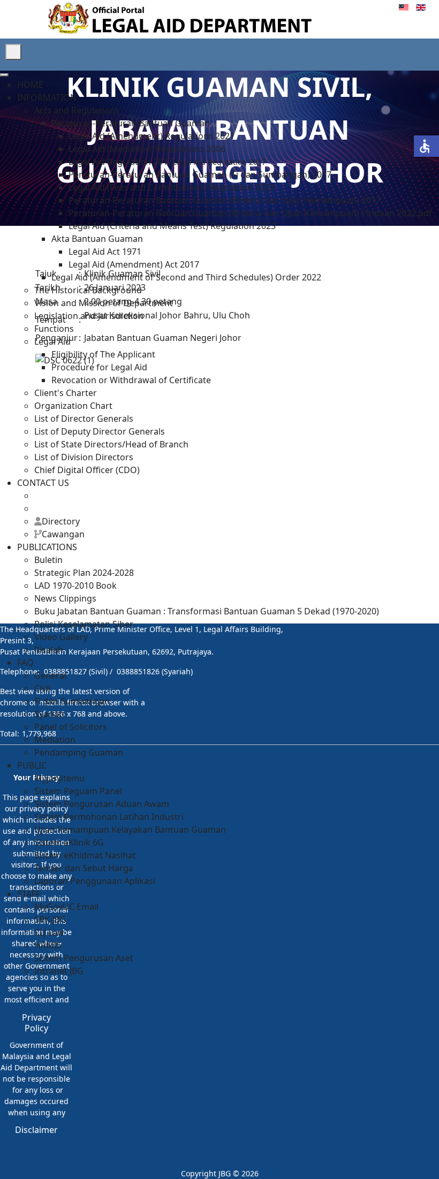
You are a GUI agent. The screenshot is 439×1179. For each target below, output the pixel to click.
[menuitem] (30, 84)
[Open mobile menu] (13, 52)
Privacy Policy (36, 1022)
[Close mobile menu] (4, 75)
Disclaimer (36, 1130)
